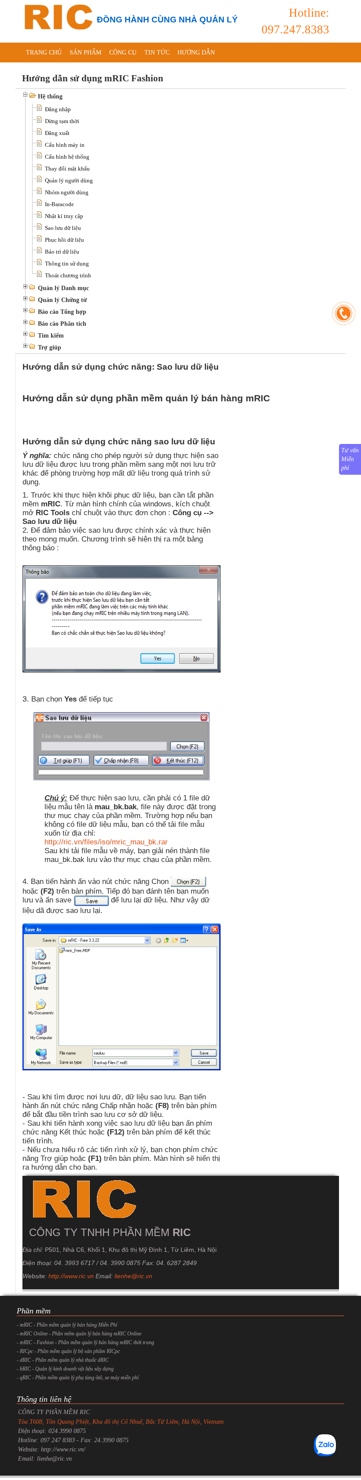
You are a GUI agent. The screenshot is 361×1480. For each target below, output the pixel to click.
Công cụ (122, 52)
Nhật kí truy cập (64, 216)
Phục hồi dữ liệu (64, 239)
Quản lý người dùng (69, 180)
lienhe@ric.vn (133, 1276)
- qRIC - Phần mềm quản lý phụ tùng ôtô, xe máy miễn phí (78, 1378)
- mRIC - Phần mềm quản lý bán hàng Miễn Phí (67, 1325)
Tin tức (156, 52)
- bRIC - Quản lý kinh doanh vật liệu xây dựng (65, 1369)
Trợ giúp (49, 347)
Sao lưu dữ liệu (63, 228)
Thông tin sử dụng (67, 263)
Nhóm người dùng (66, 192)
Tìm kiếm (51, 335)
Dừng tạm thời (62, 121)
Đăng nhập (58, 109)
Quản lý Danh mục (63, 288)
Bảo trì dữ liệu (62, 251)
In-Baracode (59, 204)
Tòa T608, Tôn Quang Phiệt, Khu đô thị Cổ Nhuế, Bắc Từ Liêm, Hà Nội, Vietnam (121, 1421)
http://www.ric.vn (71, 1276)
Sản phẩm (85, 52)
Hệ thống (50, 96)
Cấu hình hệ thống (67, 156)
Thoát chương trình (68, 275)
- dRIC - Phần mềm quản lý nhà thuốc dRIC (63, 1360)
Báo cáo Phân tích (62, 323)
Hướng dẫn (196, 52)
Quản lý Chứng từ (62, 300)
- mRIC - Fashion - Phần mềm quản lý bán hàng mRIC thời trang (85, 1342)
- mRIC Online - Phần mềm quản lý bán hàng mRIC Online (79, 1334)
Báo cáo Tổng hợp (62, 312)
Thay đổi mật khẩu (67, 168)
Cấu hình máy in (65, 145)
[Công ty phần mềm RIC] (57, 16)
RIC (182, 1232)
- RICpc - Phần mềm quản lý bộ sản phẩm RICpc (68, 1351)
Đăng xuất (57, 133)
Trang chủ (44, 52)
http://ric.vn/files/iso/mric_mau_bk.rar (106, 841)
